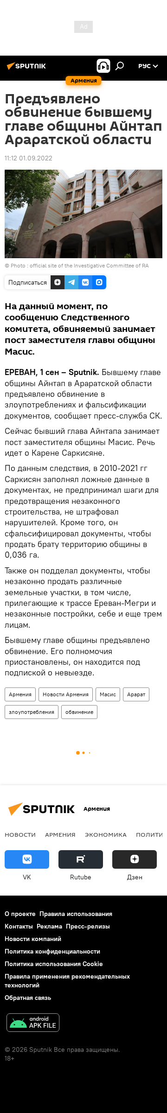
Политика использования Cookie (54, 964)
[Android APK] (32, 1023)
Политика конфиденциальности (52, 951)
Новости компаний (33, 939)
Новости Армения (66, 694)
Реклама (49, 926)
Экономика (106, 834)
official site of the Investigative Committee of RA (89, 265)
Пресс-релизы (88, 926)
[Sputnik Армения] (28, 69)
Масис (108, 694)
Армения (20, 694)
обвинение (79, 711)
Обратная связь (28, 997)
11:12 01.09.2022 (28, 158)
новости (20, 834)
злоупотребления (31, 711)
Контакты (19, 926)
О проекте (20, 913)
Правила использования (75, 913)
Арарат (136, 694)
